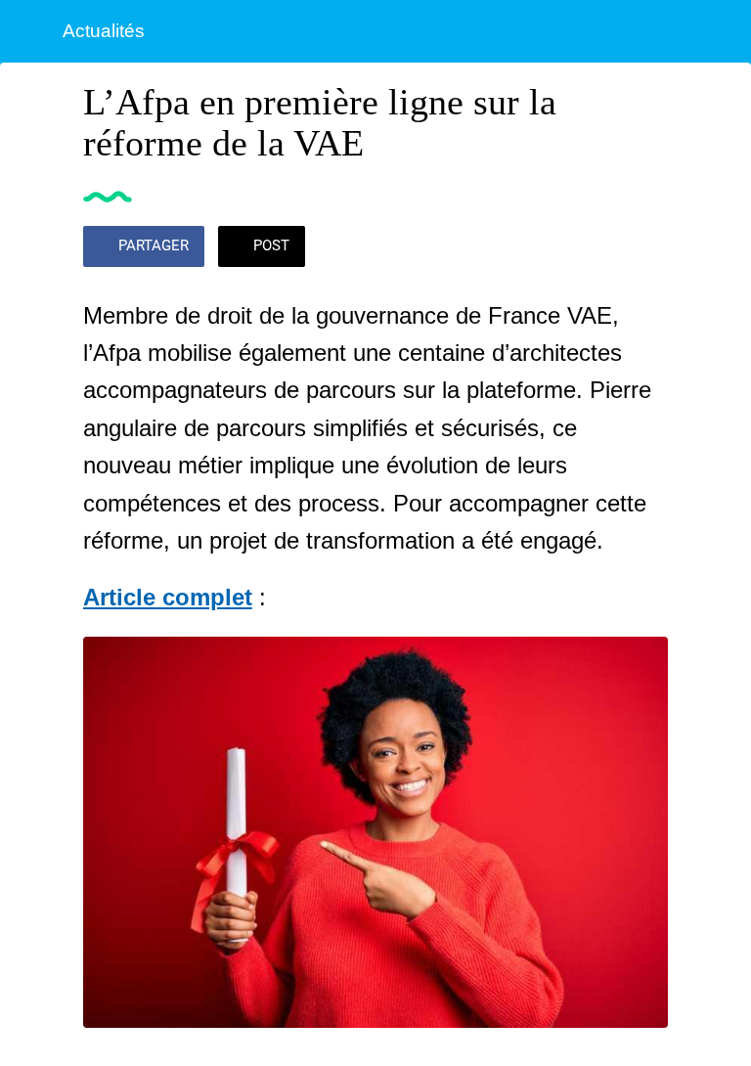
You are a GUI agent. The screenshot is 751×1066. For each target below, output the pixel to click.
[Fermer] (31, 31)
